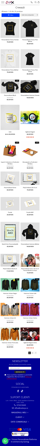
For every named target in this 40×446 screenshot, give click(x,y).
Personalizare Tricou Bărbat (10, 70)
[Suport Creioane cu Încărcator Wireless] (10, 150)
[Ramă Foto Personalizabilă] (10, 232)
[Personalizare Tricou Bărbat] (10, 58)
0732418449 (21, 405)
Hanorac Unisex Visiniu (30, 318)
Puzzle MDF (30, 212)
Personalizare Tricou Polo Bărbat (30, 40)
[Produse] (3, 2)
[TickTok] (22, 391)
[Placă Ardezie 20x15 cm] (30, 178)
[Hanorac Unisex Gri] (10, 309)
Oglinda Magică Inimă (30, 343)
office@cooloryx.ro (21, 408)
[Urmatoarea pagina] (35, 353)
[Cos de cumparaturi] (38, 2)
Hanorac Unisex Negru (10, 293)
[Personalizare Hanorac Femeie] (30, 86)
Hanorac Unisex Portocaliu (10, 343)
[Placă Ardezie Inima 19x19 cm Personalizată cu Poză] (30, 260)
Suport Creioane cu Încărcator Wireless (10, 163)
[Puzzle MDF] (30, 204)
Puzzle (10, 212)
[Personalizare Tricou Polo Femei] (30, 58)
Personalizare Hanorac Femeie (30, 95)
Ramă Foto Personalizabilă (10, 244)
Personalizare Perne (10, 187)
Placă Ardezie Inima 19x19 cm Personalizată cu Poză (30, 269)
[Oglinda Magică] (30, 117)
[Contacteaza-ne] (31, 2)
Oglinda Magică (30, 132)
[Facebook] (18, 391)
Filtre (11, 15)
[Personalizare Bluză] (10, 86)
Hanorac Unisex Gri (10, 318)
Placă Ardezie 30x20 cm (10, 269)
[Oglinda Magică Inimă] (30, 334)
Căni (10, 132)
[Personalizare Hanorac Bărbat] (30, 232)
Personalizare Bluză (10, 95)
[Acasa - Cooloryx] (12, 2)
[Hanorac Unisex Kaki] (30, 285)
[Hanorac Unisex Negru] (10, 285)
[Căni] (10, 117)
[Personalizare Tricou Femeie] (10, 28)
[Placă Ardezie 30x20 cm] (10, 260)
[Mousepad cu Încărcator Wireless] (30, 150)
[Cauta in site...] (35, 2)
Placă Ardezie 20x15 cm (30, 187)
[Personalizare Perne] (10, 179)
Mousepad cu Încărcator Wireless (30, 163)
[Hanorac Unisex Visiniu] (30, 309)
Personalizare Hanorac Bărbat (30, 244)
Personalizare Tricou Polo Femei (30, 71)
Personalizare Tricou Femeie (10, 40)
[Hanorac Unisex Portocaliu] (10, 334)
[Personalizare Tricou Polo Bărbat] (30, 28)
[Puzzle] (10, 204)
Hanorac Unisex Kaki (30, 293)
